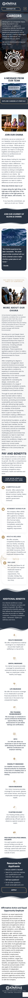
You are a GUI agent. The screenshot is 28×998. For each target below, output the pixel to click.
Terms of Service (17, 992)
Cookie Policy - (10, 992)
